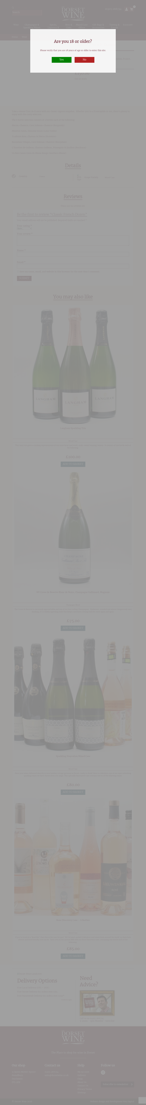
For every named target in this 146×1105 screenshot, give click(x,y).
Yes (61, 59)
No (84, 59)
